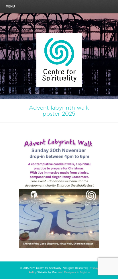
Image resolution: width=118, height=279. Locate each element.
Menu (10, 6)
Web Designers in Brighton (74, 272)
